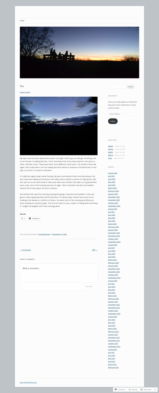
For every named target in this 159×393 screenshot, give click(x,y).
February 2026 (113, 191)
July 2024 (111, 248)
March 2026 (112, 188)
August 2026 (112, 173)
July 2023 (111, 284)
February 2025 (113, 227)
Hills (95, 250)
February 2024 (113, 263)
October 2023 (113, 275)
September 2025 (114, 206)
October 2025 (113, 203)
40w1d (110, 155)
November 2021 (114, 340)
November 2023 (114, 272)
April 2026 (111, 185)
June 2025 (111, 215)
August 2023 (112, 281)
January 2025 (113, 230)
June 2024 (111, 251)
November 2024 (114, 236)
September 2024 (114, 242)
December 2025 (114, 197)
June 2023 (111, 287)
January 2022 (113, 334)
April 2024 (111, 257)
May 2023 (111, 290)
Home (22, 21)
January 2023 (113, 302)
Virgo (110, 158)
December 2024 (114, 233)
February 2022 (113, 331)
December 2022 (114, 305)
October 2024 (113, 239)
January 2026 (113, 194)
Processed (25, 250)
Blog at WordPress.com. (28, 382)
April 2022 (111, 325)
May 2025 (111, 218)
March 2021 (112, 364)
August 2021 (112, 349)
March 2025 (112, 224)
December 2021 (114, 337)
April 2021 (111, 361)
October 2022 (113, 311)
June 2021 (111, 355)
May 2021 (111, 358)
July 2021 (111, 352)
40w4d (110, 146)
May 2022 (111, 322)
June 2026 (111, 179)
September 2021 (114, 346)
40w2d (110, 152)
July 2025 (111, 212)
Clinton (110, 149)
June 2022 (111, 319)
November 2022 (114, 308)
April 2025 (111, 221)
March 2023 (112, 296)
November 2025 (114, 200)
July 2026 (111, 176)
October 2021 (113, 343)
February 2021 (113, 367)
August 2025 (112, 209)
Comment (89, 286)
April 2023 (111, 293)
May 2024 (111, 254)
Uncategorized (44, 234)
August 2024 (112, 245)
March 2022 (112, 328)
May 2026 (111, 182)
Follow (112, 121)
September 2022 (114, 314)
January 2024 (113, 266)
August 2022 (112, 316)
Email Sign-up (112, 96)
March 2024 (112, 260)
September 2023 (114, 278)
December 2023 (114, 269)
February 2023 (113, 299)
